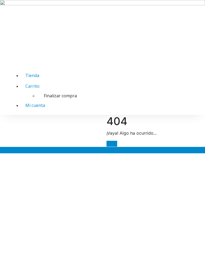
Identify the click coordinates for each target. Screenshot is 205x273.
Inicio (112, 144)
